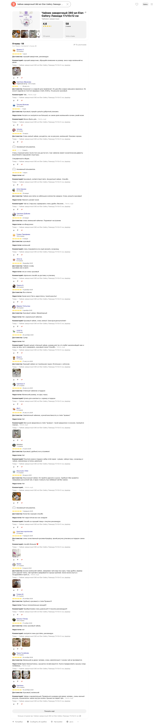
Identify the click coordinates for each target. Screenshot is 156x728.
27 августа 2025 (27, 361)
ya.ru (71, 722)
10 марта (25, 133)
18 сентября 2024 (27, 690)
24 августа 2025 (27, 412)
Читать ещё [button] (32, 94)
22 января (25, 218)
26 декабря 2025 (27, 263)
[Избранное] (136, 4)
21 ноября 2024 (27, 623)
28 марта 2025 (27, 475)
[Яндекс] (13, 4)
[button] (16, 34)
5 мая (24, 109)
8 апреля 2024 (27, 568)
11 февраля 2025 (27, 536)
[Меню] (152, 4)
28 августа (25, 86)
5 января (25, 238)
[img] (17, 54)
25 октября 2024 (27, 598)
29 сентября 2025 (27, 335)
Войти (145, 4)
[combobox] (40, 4)
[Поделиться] (85, 12)
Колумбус (19, 722)
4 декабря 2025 (27, 310)
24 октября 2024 (27, 657)
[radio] (13, 78)
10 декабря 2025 (27, 289)
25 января (25, 193)
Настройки (58, 722)
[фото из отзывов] (16, 71)
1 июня (24, 54)
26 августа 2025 (27, 388)
